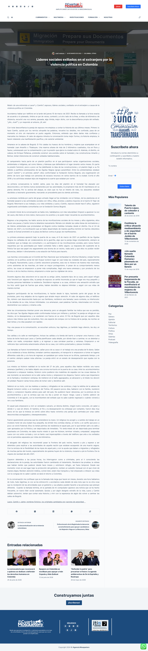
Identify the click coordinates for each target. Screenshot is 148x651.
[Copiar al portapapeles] (90, 511)
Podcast (111, 339)
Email (110, 176)
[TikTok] (28, 6)
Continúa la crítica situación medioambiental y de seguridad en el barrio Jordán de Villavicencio (132, 231)
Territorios (112, 325)
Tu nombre (112, 166)
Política (111, 331)
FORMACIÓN (93, 17)
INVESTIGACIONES (77, 17)
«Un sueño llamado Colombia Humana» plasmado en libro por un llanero (131, 259)
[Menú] (140, 17)
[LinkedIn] (20, 6)
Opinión (111, 319)
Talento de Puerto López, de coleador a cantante (131, 209)
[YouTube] (32, 6)
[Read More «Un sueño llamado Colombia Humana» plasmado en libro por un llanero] (114, 255)
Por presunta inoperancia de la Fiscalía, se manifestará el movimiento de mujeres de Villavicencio (132, 284)
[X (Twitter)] (16, 6)
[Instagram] (13, 6)
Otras (94, 53)
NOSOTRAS (108, 17)
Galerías (111, 337)
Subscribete (124, 186)
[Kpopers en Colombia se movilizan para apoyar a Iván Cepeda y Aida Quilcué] (53, 557)
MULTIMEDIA (58, 17)
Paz (109, 314)
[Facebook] (9, 6)
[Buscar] (8, 17)
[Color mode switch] (12, 17)
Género (111, 317)
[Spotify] (24, 6)
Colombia (87, 53)
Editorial (111, 322)
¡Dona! (118, 6)
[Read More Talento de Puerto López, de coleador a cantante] (114, 210)
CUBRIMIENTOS (41, 17)
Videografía (113, 342)
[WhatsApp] (72, 511)
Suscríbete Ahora (133, 6)
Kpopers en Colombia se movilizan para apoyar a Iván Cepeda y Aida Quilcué (51, 571)
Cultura (111, 328)
